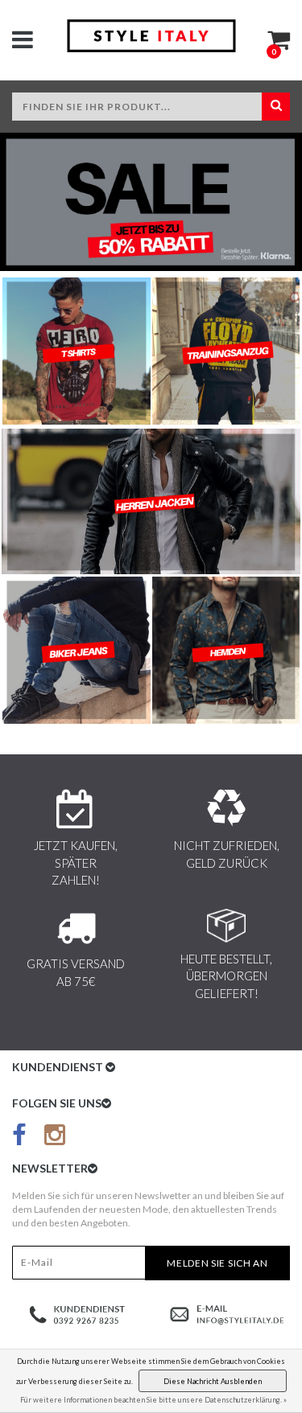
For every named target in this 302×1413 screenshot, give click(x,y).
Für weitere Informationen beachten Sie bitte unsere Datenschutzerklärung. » (153, 1399)
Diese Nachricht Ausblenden (212, 1381)
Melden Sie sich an (217, 1263)
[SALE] (151, 202)
